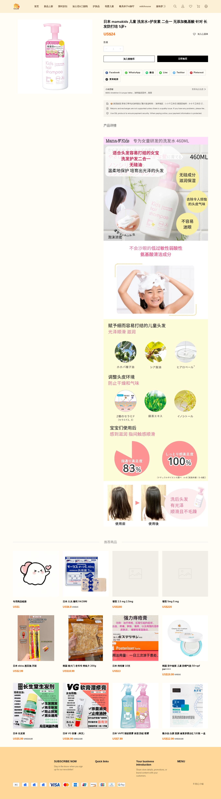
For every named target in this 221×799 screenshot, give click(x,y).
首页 (36, 6)
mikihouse (145, 6)
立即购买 (182, 58)
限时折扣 (62, 6)
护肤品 (96, 6)
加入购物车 (129, 58)
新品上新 (48, 6)
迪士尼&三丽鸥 (80, 6)
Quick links (102, 761)
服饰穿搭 (160, 6)
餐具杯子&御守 (126, 6)
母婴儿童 (109, 6)
